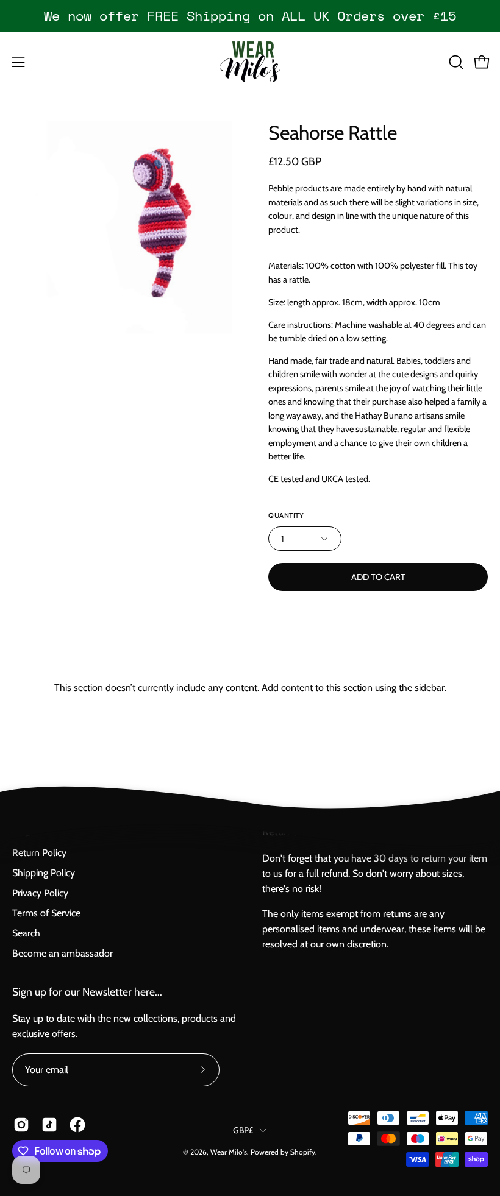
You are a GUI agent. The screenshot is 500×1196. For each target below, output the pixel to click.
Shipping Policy (43, 873)
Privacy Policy (40, 893)
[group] (250, 16)
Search (26, 933)
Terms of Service (46, 913)
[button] (454, 62)
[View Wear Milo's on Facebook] (77, 1125)
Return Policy (39, 852)
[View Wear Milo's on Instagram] (21, 1125)
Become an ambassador (62, 953)
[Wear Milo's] (250, 61)
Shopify (302, 1151)
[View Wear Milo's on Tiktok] (49, 1125)
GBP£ (243, 1130)
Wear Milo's (228, 1151)
